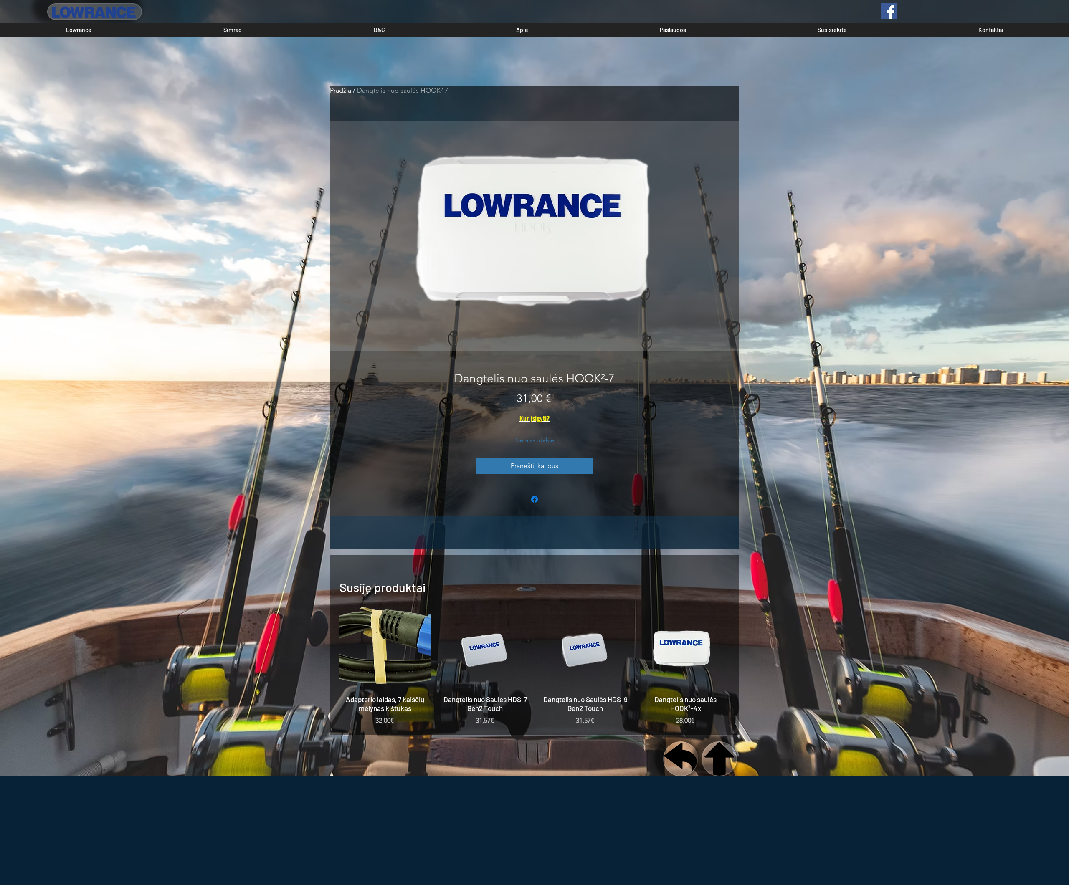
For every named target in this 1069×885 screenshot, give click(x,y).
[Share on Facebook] (534, 499)
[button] (78, 30)
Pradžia (340, 90)
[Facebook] (889, 11)
